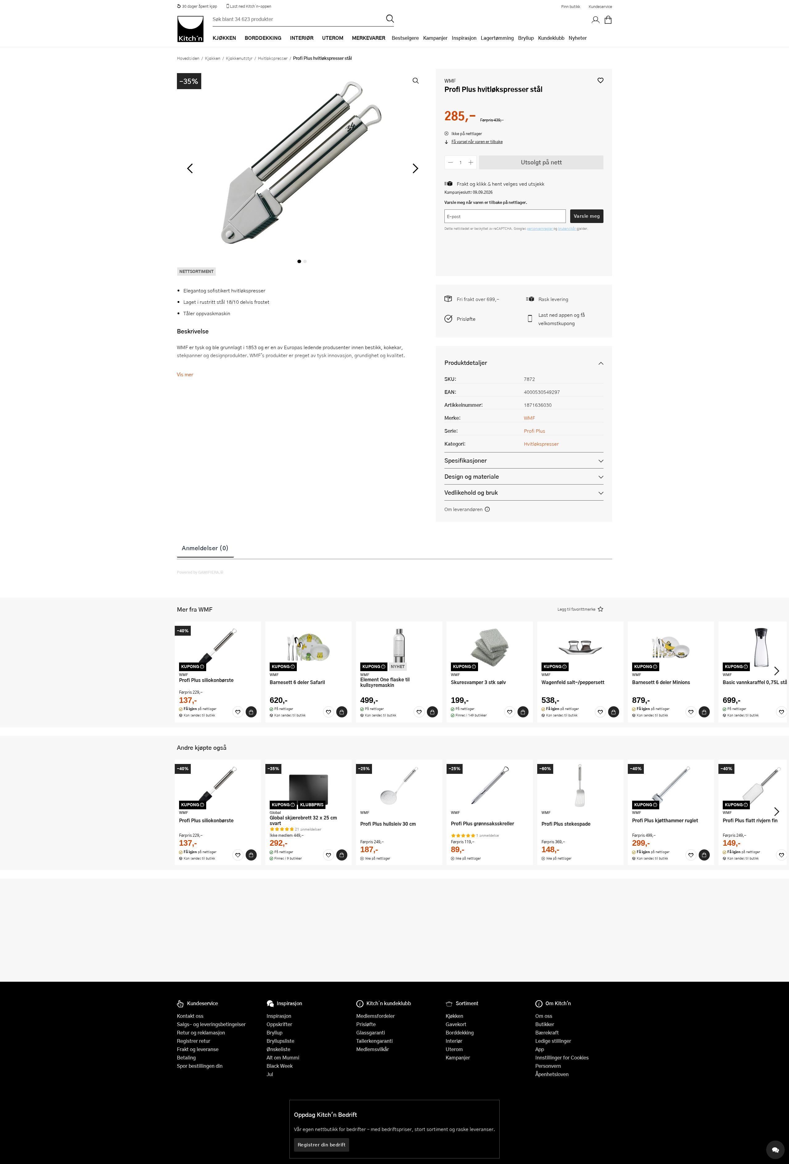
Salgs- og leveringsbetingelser (211, 1024)
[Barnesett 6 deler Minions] (671, 647)
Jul (270, 1074)
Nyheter (578, 37)
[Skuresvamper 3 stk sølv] (490, 647)
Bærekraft (547, 1032)
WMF (450, 80)
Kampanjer (435, 37)
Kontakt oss (190, 1015)
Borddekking (460, 1032)
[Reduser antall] (450, 162)
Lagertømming (497, 37)
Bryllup (526, 37)
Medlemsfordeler (375, 1015)
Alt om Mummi (283, 1057)
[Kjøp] (251, 711)
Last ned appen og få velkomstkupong (561, 319)
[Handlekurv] (608, 20)
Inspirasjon (464, 37)
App (539, 1049)
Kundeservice (600, 6)
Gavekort (456, 1024)
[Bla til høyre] (414, 168)
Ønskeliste (278, 1049)
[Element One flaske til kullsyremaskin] (399, 647)
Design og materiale (471, 476)
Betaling (186, 1057)
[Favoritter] (237, 711)
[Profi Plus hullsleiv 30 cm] (399, 785)
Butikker (544, 1024)
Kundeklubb (551, 37)
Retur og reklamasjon (201, 1032)
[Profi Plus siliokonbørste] (218, 647)
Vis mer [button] (185, 374)
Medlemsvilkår (372, 1049)
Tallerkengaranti (374, 1040)
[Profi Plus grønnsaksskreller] (490, 785)
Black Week (279, 1065)
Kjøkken (212, 58)
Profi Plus (534, 430)
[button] (600, 80)
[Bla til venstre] (190, 168)
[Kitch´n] (190, 29)
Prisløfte (466, 318)
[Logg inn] (596, 20)
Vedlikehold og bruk (471, 492)
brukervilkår (567, 228)
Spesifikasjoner (465, 460)
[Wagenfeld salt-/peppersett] (580, 647)
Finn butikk (570, 6)
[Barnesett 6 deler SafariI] (308, 647)
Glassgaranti (370, 1032)
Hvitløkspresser (273, 58)
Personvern (548, 1065)
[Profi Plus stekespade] (580, 785)
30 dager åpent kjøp (199, 6)
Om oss (543, 1015)
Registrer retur (193, 1040)
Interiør (454, 1040)
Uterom (454, 1049)
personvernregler (540, 228)
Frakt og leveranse (198, 1049)
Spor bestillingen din (200, 1065)
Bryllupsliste (280, 1040)
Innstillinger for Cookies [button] (562, 1057)
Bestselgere (405, 37)
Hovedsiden (188, 58)
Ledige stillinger (553, 1040)
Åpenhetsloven (552, 1074)
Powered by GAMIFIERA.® (200, 572)
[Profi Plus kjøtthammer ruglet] (671, 785)
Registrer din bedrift (322, 1144)
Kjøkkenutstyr (239, 58)
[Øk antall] (471, 162)
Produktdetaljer (465, 362)
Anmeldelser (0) (205, 547)
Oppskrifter (279, 1024)
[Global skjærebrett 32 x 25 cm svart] (308, 785)
